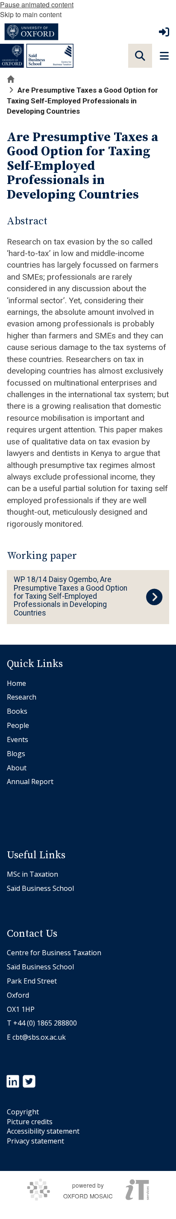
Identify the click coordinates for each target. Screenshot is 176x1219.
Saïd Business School (40, 888)
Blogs (16, 753)
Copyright (23, 1111)
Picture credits (30, 1121)
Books (17, 711)
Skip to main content (31, 14)
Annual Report (30, 781)
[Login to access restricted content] (164, 32)
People (18, 725)
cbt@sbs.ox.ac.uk (39, 1037)
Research (21, 697)
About (16, 767)
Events (17, 739)
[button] (140, 56)
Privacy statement (35, 1141)
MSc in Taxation (32, 874)
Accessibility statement (43, 1131)
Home (16, 683)
